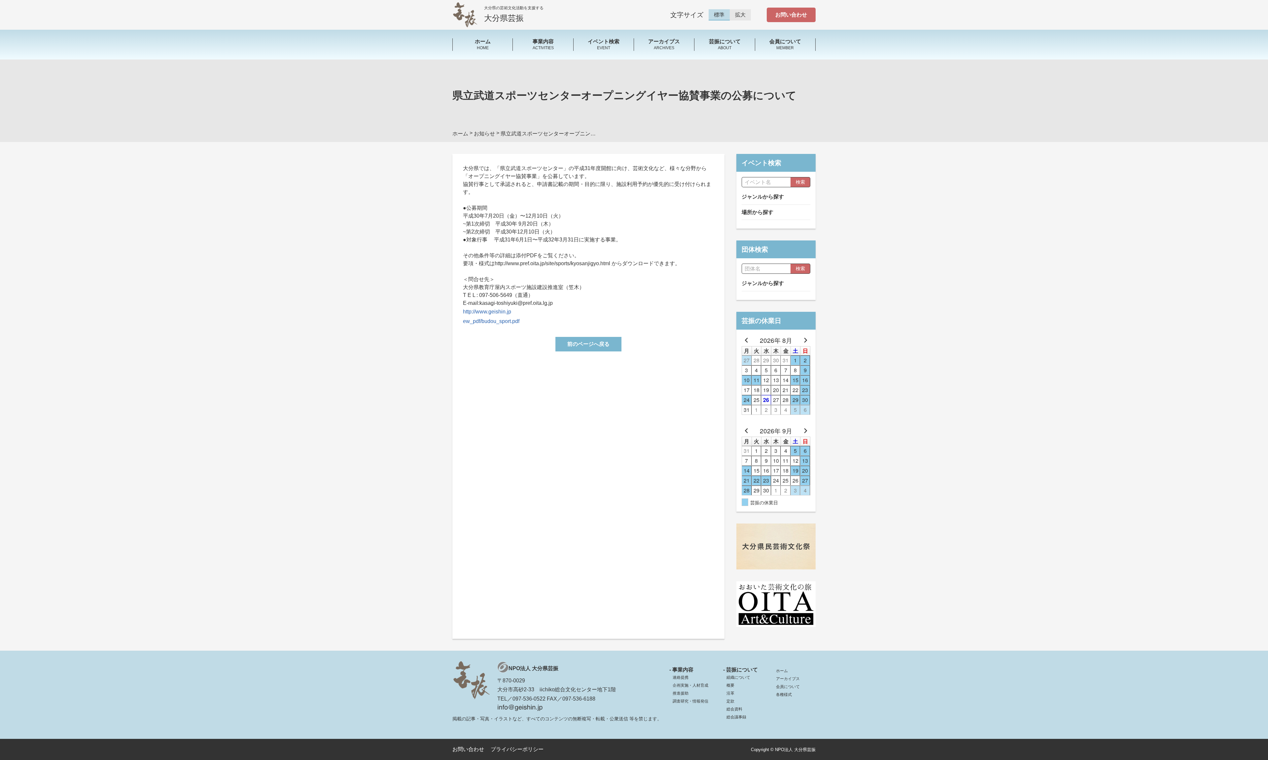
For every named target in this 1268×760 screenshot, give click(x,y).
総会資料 (734, 709)
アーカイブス (788, 678)
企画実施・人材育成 (690, 685)
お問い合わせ (791, 15)
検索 (800, 182)
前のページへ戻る (588, 344)
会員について (788, 686)
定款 (730, 701)
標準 (719, 15)
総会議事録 (736, 717)
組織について (738, 677)
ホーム (782, 671)
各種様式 (784, 694)
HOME (483, 44)
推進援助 (680, 693)
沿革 (730, 693)
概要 (730, 685)
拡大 (740, 15)
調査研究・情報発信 (690, 701)
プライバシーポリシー (517, 749)
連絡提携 (680, 677)
